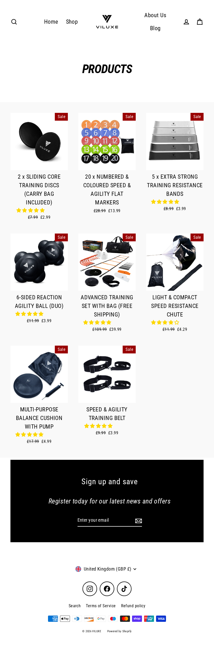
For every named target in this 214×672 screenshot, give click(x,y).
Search (75, 605)
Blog (155, 28)
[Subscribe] (138, 520)
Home (51, 21)
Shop (72, 21)
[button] (31, 210)
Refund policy (133, 605)
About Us (155, 15)
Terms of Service (101, 605)
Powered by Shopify (119, 631)
